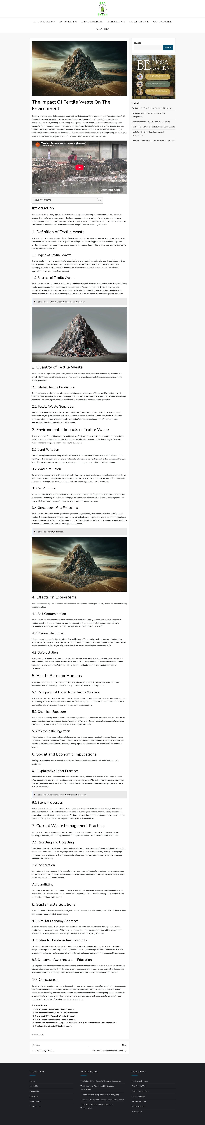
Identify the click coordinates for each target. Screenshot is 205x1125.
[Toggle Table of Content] (98, 200)
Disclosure (34, 1096)
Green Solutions (116, 22)
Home (32, 1081)
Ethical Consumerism (92, 22)
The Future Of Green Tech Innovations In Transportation (148, 134)
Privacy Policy (35, 1101)
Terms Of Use (35, 1106)
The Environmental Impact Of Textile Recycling (151, 121)
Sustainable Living (139, 22)
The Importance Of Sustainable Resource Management (148, 115)
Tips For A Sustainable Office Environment (53, 1026)
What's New (38, 1035)
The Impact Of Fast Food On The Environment (55, 1019)
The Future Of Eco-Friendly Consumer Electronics (152, 108)
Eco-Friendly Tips (68, 22)
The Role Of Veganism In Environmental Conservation (153, 140)
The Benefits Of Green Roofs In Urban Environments (153, 127)
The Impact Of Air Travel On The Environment (55, 1016)
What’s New (102, 29)
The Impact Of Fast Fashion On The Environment (56, 1012)
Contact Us (34, 1091)
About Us (34, 1086)
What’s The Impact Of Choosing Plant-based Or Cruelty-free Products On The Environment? (75, 1022)
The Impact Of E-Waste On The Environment (54, 1009)
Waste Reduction (162, 22)
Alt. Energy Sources (44, 22)
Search (138, 43)
